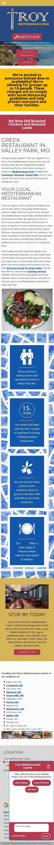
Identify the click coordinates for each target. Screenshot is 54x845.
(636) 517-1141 (29, 37)
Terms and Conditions (41, 843)
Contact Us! (27, 652)
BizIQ (14, 836)
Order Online (27, 53)
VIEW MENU (27, 62)
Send (46, 836)
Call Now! (31, 789)
